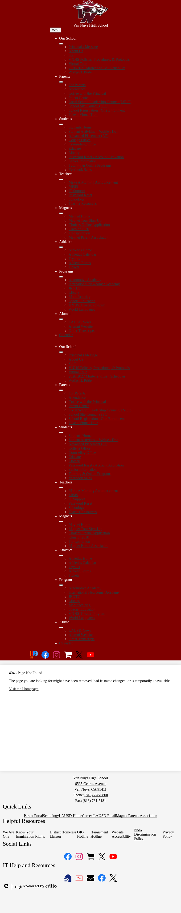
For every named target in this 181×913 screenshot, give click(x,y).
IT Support (77, 191)
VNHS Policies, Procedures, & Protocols (99, 59)
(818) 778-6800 (96, 795)
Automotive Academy (85, 280)
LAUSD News (80, 322)
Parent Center (79, 98)
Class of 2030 (79, 229)
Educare (75, 148)
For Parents (77, 85)
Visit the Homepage (23, 689)
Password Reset (80, 195)
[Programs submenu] (61, 277)
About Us (76, 51)
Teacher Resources (83, 203)
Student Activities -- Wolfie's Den (93, 131)
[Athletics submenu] (61, 247)
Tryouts (74, 259)
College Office (79, 140)
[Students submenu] (61, 124)
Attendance (77, 89)
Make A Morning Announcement (93, 182)
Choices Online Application (89, 225)
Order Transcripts (82, 331)
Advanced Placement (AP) (88, 136)
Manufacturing (79, 297)
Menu (55, 30)
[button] (61, 352)
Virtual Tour (78, 64)
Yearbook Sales (80, 170)
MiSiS (73, 187)
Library (74, 153)
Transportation (79, 233)
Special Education (82, 301)
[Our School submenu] (61, 43)
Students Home (80, 127)
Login (13, 886)
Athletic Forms (80, 263)
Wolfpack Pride (80, 72)
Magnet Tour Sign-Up (85, 220)
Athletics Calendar (82, 254)
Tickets (74, 267)
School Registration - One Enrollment (97, 110)
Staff (72, 55)
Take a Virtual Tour (83, 115)
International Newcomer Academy (94, 284)
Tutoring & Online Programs (90, 165)
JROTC (74, 288)
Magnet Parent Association (88, 237)
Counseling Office (82, 144)
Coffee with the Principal (87, 93)
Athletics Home (80, 250)
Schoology (77, 199)
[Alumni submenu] (61, 319)
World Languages (82, 309)
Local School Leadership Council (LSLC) (100, 102)
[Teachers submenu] (61, 179)
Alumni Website (81, 326)
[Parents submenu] (61, 82)
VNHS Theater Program (87, 305)
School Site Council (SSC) (88, 106)
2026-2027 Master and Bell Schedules (97, 68)
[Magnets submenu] (61, 213)
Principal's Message (83, 47)
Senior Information (83, 161)
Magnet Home (79, 216)
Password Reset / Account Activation (96, 157)
